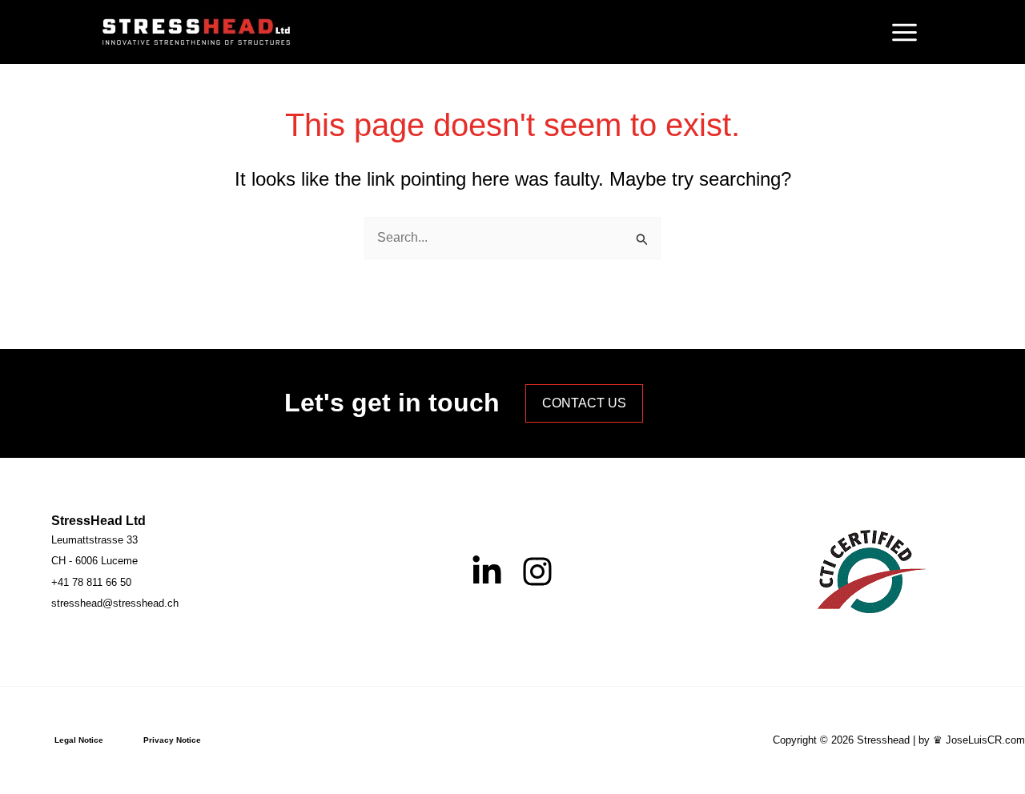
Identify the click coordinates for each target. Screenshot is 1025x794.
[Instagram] (537, 571)
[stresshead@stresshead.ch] (115, 603)
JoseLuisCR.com (985, 740)
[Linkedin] (487, 571)
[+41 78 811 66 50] (91, 582)
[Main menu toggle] (904, 32)
